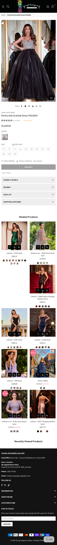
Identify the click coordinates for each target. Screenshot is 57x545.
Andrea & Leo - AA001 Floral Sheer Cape (42, 254)
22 (9, 154)
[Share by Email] (40, 106)
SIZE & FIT (7, 194)
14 (37, 149)
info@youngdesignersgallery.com (18, 476)
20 (4, 154)
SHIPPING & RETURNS (12, 202)
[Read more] (3, 6)
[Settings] (47, 6)
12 (31, 149)
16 (42, 149)
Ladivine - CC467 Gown (14, 340)
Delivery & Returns (25, 161)
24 (15, 154)
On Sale (33, 353)
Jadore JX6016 (43, 381)
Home (3, 15)
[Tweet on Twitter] (25, 106)
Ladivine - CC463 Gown (43, 340)
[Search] (8, 6)
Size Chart (18, 144)
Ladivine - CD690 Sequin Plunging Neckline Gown (42, 297)
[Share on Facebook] (22, 106)
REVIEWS (6, 187)
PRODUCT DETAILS (10, 180)
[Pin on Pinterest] (29, 106)
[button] (6, 120)
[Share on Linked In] (33, 106)
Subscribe (7, 524)
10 (26, 149)
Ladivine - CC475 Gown (14, 253)
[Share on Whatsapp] (37, 106)
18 (48, 149)
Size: (11, 144)
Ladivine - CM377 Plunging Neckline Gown (42, 422)
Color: (4, 131)
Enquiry (39, 161)
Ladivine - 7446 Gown (14, 381)
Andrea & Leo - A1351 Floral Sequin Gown (14, 422)
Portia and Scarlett (8, 112)
